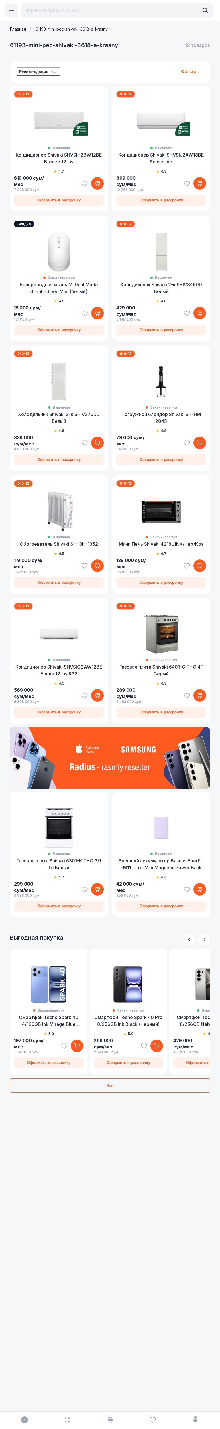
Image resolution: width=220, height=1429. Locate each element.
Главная (18, 29)
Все (110, 1085)
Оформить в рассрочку (59, 200)
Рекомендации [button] (34, 71)
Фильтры (190, 71)
